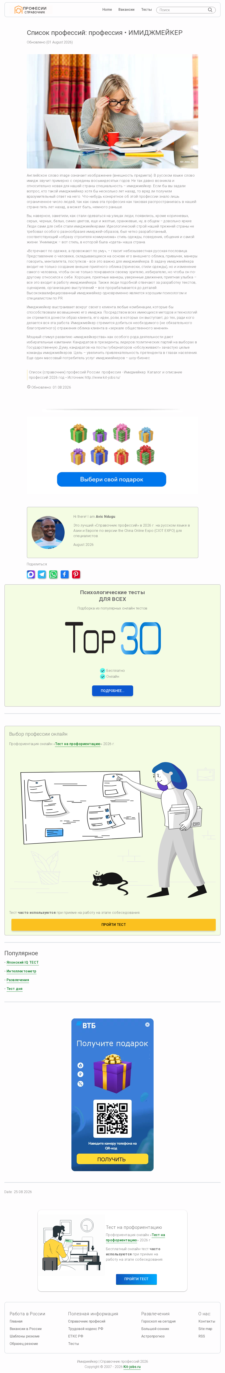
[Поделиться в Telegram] (43, 577)
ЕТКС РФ (75, 1336)
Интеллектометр (21, 971)
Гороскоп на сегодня (158, 1321)
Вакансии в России (26, 1329)
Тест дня (15, 989)
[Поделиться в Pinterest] (77, 577)
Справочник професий (86, 1321)
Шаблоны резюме (25, 1336)
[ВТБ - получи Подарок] (112, 1094)
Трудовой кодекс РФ (85, 1329)
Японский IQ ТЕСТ (23, 962)
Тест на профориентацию (78, 744)
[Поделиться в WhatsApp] (54, 577)
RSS (201, 1336)
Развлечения (18, 980)
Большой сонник (155, 1329)
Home (107, 9)
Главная (16, 1321)
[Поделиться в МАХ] (32, 577)
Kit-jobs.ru (132, 1367)
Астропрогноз (153, 1336)
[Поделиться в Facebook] (66, 577)
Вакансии (126, 9)
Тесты (146, 9)
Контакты (206, 1321)
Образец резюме (24, 1344)
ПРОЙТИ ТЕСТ (114, 925)
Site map (205, 1329)
